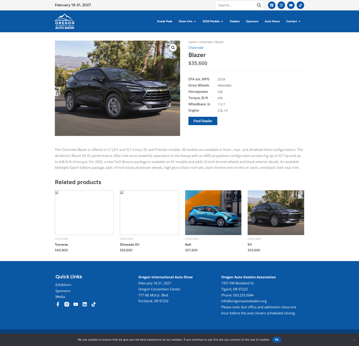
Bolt (188, 244)
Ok (277, 339)
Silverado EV (130, 244)
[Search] (259, 5)
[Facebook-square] (271, 5)
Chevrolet (206, 42)
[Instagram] (281, 5)
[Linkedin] (84, 304)
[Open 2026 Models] (222, 21)
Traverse (61, 244)
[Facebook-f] (57, 304)
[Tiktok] (300, 5)
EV (250, 244)
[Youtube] (291, 5)
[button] (173, 47)
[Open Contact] (299, 21)
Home (192, 42)
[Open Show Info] (194, 21)
